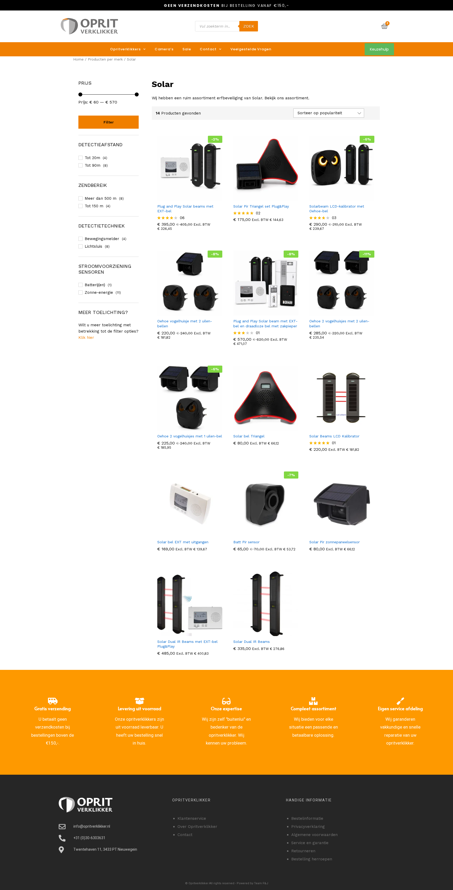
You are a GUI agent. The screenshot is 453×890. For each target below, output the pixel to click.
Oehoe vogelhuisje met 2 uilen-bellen (184, 323)
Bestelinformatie (307, 818)
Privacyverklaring (308, 826)
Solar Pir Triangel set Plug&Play (261, 206)
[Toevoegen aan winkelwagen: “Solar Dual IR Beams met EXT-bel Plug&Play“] (189, 632)
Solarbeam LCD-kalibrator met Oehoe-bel (336, 208)
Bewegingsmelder (102, 238)
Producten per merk (105, 59)
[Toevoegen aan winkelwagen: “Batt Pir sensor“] (265, 533)
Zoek (248, 26)
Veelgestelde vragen (250, 49)
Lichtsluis (93, 246)
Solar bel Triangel (249, 436)
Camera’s (164, 49)
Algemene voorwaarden (314, 834)
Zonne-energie (99, 292)
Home (78, 59)
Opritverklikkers (125, 49)
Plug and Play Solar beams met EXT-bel (185, 208)
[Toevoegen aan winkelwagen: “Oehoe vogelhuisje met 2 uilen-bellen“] (189, 312)
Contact (208, 49)
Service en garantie (309, 842)
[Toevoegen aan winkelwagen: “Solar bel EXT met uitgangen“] (189, 533)
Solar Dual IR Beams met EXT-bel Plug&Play (187, 643)
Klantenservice (191, 818)
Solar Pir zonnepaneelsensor (334, 542)
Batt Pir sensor (246, 542)
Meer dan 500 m (100, 198)
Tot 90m (92, 165)
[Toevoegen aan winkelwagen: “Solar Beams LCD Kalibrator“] (341, 427)
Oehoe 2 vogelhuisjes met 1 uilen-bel (189, 436)
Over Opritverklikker (197, 826)
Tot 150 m (94, 206)
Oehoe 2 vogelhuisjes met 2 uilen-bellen (339, 323)
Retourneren (303, 851)
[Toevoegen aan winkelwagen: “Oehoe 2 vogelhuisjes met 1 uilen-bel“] (189, 427)
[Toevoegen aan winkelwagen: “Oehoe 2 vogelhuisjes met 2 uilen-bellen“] (341, 312)
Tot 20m (92, 157)
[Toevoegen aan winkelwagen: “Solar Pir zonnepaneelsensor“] (341, 533)
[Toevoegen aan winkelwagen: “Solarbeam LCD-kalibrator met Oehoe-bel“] (341, 197)
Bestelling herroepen (311, 859)
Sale (186, 49)
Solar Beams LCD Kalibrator (334, 436)
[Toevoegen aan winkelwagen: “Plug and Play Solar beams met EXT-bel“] (189, 197)
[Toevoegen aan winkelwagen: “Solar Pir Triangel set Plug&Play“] (265, 197)
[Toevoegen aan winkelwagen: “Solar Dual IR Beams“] (265, 632)
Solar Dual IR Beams (251, 641)
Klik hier (86, 337)
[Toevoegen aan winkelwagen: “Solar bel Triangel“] (265, 427)
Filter (109, 122)
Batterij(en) (95, 285)
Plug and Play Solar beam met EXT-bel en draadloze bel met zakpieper (265, 323)
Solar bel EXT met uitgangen (182, 542)
